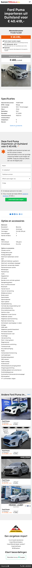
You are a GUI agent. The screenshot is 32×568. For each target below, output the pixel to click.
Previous (4, 76)
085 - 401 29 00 (26, 566)
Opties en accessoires (16, 126)
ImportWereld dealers (16, 542)
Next (27, 76)
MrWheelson (16, 548)
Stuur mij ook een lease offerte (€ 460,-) (15, 195)
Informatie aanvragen (16, 199)
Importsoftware (16, 546)
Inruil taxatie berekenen (16, 540)
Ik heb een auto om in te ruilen (12, 191)
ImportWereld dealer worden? (16, 544)
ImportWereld (10, 2)
